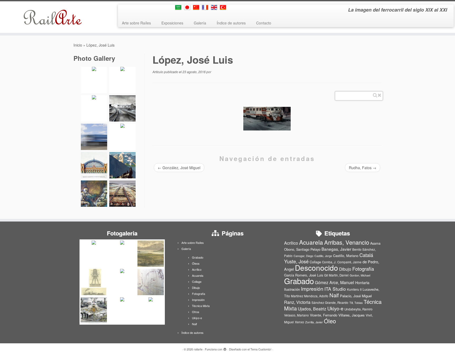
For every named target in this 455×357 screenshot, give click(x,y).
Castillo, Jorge (323, 256)
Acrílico (196, 269)
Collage (196, 281)
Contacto (263, 23)
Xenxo (299, 322)
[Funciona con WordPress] (225, 348)
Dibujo (196, 287)
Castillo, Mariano (345, 255)
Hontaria (362, 282)
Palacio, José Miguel (356, 295)
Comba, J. (329, 262)
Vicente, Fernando (323, 315)
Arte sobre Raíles (136, 23)
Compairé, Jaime (349, 262)
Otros (195, 312)
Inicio (77, 45)
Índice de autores (231, 23)
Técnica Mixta (201, 306)
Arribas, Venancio (346, 242)
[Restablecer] (379, 95)
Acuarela (197, 275)
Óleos (196, 263)
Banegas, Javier (336, 249)
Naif (194, 324)
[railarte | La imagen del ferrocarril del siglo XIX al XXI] (52, 17)
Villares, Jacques (351, 315)
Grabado (197, 257)
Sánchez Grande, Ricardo (329, 302)
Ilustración (292, 289)
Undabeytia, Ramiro (358, 309)
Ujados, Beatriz (312, 308)
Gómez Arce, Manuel (334, 282)
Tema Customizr (260, 349)
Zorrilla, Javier (314, 322)
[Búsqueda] (375, 95)
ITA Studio (335, 288)
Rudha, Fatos (362, 167)
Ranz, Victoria (297, 302)
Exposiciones (172, 23)
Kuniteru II (354, 289)
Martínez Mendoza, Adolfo (309, 296)
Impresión (198, 300)
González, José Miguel (179, 167)
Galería (200, 23)
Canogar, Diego (303, 256)
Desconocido (316, 267)
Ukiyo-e (197, 318)
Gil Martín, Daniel (336, 275)
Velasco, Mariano (296, 315)
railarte (198, 349)
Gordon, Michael (360, 275)
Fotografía (198, 293)
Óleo (330, 321)
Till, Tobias (356, 303)
